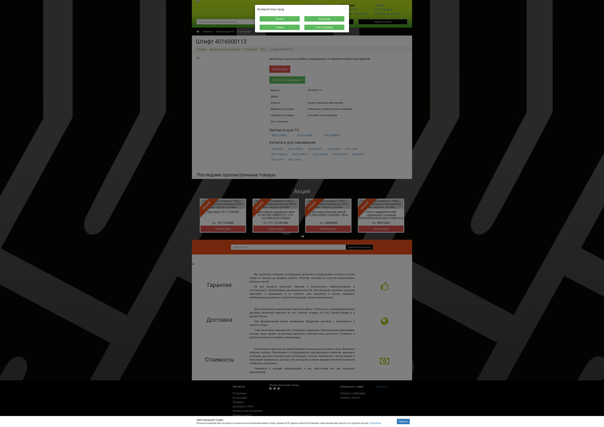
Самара (280, 27)
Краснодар (324, 19)
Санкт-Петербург (324, 27)
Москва (280, 19)
